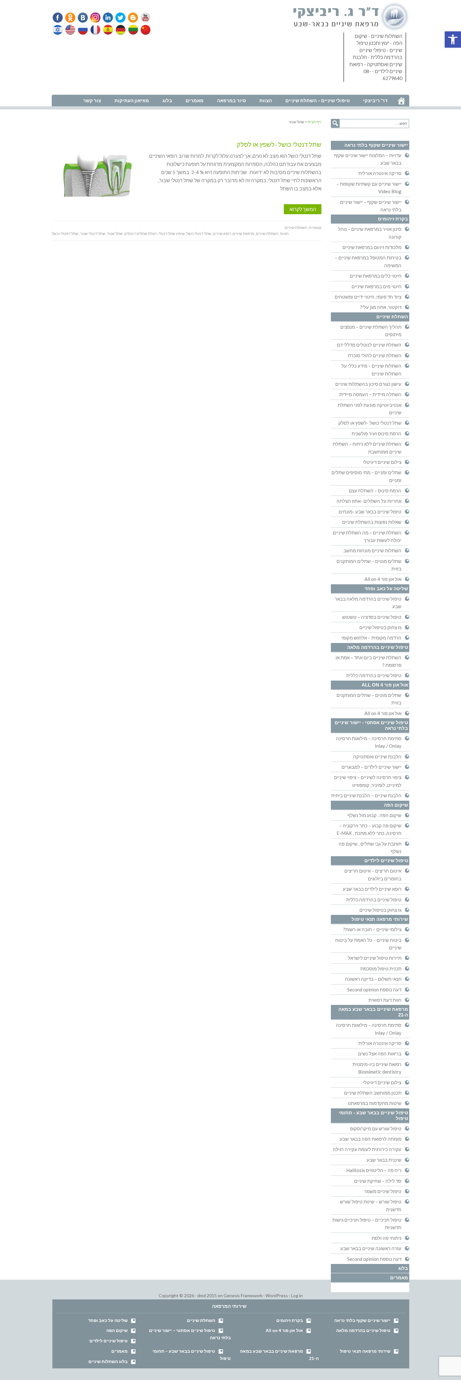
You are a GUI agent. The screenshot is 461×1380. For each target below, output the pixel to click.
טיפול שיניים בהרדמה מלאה (377, 647)
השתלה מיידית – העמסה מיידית (370, 394)
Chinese (144, 30)
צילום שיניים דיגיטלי (382, 462)
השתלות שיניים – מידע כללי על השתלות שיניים (371, 369)
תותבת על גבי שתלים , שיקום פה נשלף (370, 847)
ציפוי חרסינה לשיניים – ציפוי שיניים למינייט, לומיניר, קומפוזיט (367, 781)
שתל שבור (115, 233)
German (119, 30)
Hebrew (58, 30)
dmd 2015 (207, 1295)
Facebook (58, 18)
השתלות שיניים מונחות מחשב (372, 550)
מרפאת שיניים (243, 233)
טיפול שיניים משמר (382, 1191)
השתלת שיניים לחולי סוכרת (374, 355)
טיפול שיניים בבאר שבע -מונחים (370, 511)
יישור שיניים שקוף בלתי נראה (376, 145)
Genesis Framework (243, 1295)
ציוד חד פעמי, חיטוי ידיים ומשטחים (368, 297)
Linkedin (107, 18)
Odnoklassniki (70, 18)
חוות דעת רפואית (384, 1000)
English (71, 30)
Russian (83, 30)
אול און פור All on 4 (382, 579)
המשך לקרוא (302, 209)
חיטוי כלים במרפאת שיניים (375, 276)
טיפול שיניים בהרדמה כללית (373, 675)
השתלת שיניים (296, 227)
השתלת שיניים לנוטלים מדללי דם (369, 345)
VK (82, 18)
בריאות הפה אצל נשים (379, 1053)
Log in (297, 1295)
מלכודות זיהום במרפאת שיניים (371, 247)
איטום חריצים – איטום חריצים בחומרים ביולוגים (372, 874)
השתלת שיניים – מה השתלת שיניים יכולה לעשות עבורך (367, 536)
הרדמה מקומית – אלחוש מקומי (371, 637)
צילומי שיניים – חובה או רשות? (372, 929)
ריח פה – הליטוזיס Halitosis (373, 1170)
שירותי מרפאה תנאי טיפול (380, 919)
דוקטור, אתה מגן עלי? (380, 307)
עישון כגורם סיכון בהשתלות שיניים (368, 384)
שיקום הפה (396, 805)
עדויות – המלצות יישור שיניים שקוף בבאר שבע (367, 159)
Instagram (94, 18)
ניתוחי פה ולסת (386, 1238)
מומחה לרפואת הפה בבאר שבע (370, 1139)
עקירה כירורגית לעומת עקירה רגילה (367, 1149)
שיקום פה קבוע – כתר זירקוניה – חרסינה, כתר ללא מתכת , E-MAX (368, 829)
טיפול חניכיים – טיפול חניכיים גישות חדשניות (366, 1223)
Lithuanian (132, 30)
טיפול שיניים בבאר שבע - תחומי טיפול (373, 1115)
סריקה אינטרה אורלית (379, 173)
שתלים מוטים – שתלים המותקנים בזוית (368, 564)
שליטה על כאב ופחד (386, 588)
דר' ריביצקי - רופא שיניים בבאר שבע (351, 17)
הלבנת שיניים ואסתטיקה (377, 756)
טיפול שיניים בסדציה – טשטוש (371, 617)
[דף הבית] (401, 100)
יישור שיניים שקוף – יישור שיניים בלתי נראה (370, 205)
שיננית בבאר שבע (384, 1160)
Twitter (119, 18)
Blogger (131, 18)
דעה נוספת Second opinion (374, 989)
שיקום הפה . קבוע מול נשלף (374, 815)
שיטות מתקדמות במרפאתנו (374, 1103)
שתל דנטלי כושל (198, 233)
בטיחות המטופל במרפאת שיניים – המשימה (368, 261)
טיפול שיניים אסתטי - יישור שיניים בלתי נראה (371, 725)
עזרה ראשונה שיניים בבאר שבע (370, 1248)
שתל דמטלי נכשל (65, 233)
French (95, 30)
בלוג (403, 1268)
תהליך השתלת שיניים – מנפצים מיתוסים (370, 330)
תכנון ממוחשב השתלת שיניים (372, 1093)
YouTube (143, 18)
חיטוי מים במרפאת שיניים (376, 286)
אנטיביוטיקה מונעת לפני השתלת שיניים (369, 408)
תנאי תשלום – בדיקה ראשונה (373, 979)
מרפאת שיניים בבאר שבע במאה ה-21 (373, 1011)
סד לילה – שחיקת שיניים (377, 1181)
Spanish (107, 30)
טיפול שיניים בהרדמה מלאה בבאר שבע (368, 602)
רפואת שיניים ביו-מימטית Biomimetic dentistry (376, 1068)
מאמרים (399, 1277)
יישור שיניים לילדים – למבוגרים (371, 767)
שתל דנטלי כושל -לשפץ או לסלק (279, 144)
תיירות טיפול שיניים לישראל (374, 958)
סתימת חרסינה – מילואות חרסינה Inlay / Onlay (368, 742)
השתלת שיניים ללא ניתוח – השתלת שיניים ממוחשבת (367, 447)
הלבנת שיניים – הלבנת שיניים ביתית (366, 795)
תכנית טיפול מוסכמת (380, 968)
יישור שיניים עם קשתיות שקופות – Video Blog (368, 187)
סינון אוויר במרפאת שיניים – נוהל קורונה (369, 232)
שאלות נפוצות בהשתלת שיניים (371, 522)
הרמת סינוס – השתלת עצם (375, 490)
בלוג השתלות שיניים (108, 1361)
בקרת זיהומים (393, 218)
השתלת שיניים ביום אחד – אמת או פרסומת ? (368, 661)
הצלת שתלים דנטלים (140, 233)
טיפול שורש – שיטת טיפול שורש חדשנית (370, 1205)
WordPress (277, 1295)
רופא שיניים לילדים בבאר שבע (372, 889)
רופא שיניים (222, 233)
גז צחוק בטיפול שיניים (380, 627)
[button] (453, 39)
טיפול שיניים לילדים (386, 860)
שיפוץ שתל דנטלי (171, 233)
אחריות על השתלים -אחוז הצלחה (368, 501)
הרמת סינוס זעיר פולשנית (376, 433)
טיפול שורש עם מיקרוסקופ (375, 1128)
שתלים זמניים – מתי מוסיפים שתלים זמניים (366, 476)
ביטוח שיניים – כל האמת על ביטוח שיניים (368, 943)
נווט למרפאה (65, 90)
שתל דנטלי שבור (92, 233)
